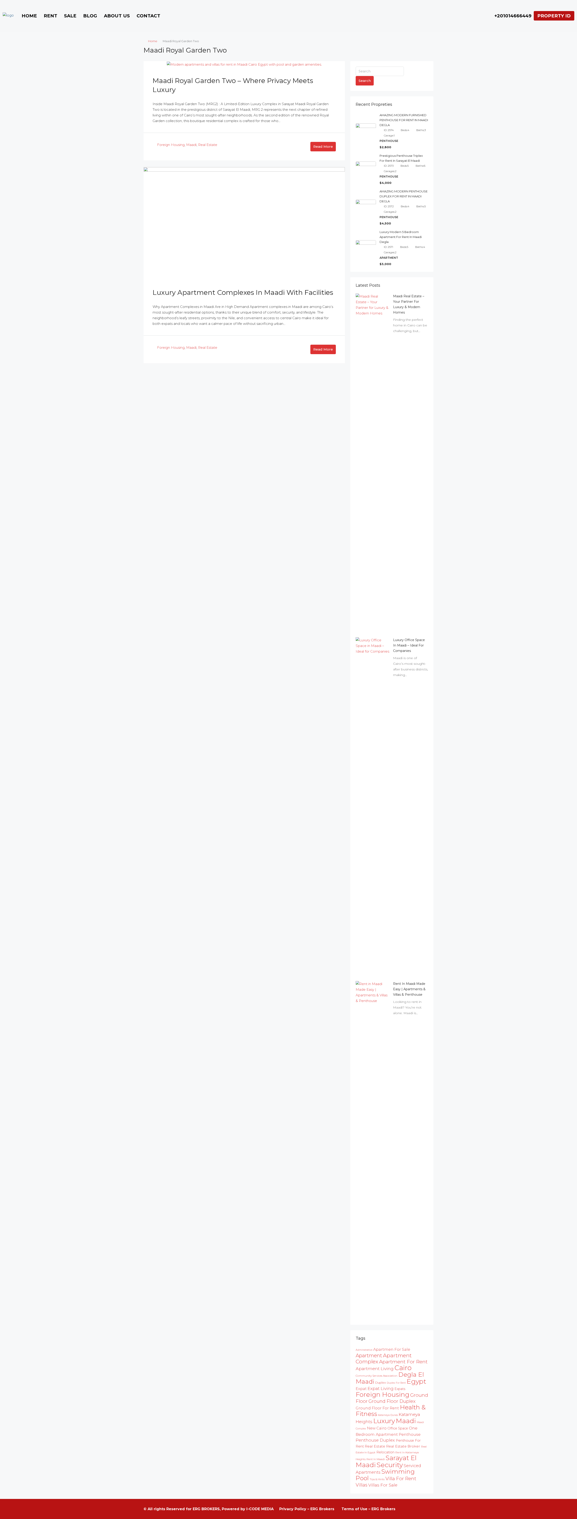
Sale (70, 15)
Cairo (403, 1368)
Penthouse (410, 1434)
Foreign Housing (171, 145)
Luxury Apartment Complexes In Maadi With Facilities (243, 292)
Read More (323, 146)
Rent (50, 15)
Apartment (369, 1356)
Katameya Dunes (388, 1415)
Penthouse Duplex (375, 1440)
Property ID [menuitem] (554, 15)
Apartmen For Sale (391, 1349)
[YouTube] (421, 1509)
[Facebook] (405, 1509)
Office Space (397, 1428)
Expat (361, 1388)
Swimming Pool (385, 1475)
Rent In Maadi (375, 1459)
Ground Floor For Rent (377, 1408)
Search (365, 80)
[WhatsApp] (429, 1509)
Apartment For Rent (403, 1361)
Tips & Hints (377, 1479)
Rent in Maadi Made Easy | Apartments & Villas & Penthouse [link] (409, 989)
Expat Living (381, 1388)
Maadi (191, 145)
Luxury (384, 1421)
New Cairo (377, 1428)
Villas (361, 1485)
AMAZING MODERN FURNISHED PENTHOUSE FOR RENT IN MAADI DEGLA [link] (404, 120)
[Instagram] (413, 1509)
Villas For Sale (382, 1485)
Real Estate (207, 145)
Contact (148, 15)
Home (29, 15)
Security (390, 1465)
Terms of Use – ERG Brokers (368, 1509)
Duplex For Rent (396, 1382)
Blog (90, 15)
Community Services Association (376, 1375)
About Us (117, 15)
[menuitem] (510, 16)
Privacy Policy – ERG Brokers (306, 1509)
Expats (399, 1389)
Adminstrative (364, 1349)
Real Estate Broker (403, 1446)
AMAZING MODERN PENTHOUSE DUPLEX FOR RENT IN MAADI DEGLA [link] (404, 196)
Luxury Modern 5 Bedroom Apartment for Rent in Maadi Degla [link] (401, 237)
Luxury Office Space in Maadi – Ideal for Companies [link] (409, 645)
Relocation (385, 1452)
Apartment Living (375, 1368)
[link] (372, 462)
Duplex (380, 1382)
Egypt (416, 1381)
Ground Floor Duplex (392, 1401)
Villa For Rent (400, 1478)
